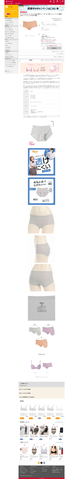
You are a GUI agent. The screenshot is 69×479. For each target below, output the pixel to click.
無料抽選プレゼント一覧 (9, 24)
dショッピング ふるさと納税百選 (10, 62)
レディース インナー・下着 (43, 5)
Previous (20, 429)
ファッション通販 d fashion (9, 66)
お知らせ (6, 45)
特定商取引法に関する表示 (56, 472)
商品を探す (22, 466)
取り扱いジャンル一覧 (23, 471)
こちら (31, 475)
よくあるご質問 (7, 47)
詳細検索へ (6, 16)
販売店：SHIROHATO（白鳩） (57, 18)
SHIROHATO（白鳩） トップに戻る (57, 51)
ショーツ (50, 5)
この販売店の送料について (57, 20)
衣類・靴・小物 (26, 5)
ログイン (8, 71)
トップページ (21, 5)
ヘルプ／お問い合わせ (8, 43)
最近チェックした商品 (23, 469)
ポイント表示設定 (33, 471)
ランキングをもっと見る (59, 442)
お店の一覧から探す (8, 27)
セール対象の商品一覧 (8, 20)
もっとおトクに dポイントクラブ (10, 64)
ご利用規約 (54, 466)
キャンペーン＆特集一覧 (9, 22)
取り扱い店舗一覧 (23, 472)
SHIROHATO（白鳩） (23, 385)
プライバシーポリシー (55, 468)
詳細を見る (22, 418)
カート (31, 468)
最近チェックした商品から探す (10, 31)
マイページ (32, 469)
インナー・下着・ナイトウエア (34, 5)
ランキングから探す (8, 35)
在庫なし (39, 418)
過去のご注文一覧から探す (9, 33)
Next (62, 429)
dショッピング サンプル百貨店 (10, 60)
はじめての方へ (7, 49)
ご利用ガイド (7, 41)
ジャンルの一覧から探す (9, 29)
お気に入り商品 (22, 468)
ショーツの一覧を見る (59, 53)
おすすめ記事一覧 (33, 466)
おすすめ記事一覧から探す (9, 37)
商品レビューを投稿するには (58, 56)
